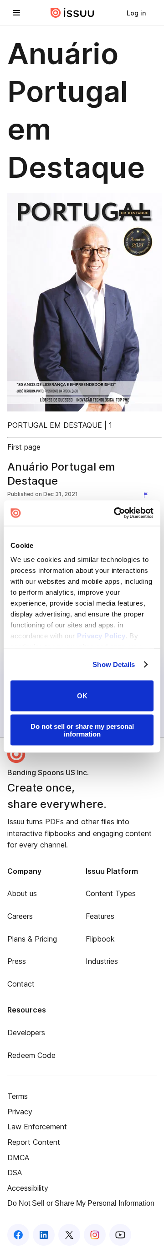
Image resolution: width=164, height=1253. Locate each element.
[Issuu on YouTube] (120, 1235)
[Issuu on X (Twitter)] (69, 1235)
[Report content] (147, 495)
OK (82, 696)
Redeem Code (31, 1055)
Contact (21, 983)
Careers (20, 916)
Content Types (111, 893)
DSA (14, 1172)
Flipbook (100, 938)
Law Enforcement (37, 1126)
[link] (136, 13)
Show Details (113, 664)
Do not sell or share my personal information (82, 730)
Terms (17, 1096)
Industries (102, 961)
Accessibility (27, 1188)
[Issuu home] (72, 13)
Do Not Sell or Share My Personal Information (80, 1203)
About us (22, 893)
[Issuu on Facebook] (18, 1235)
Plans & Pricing (32, 938)
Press (16, 961)
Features (100, 916)
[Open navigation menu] (16, 13)
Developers (26, 1032)
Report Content (33, 1142)
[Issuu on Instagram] (95, 1235)
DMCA (18, 1157)
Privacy (19, 1111)
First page (24, 446)
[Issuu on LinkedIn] (44, 1235)
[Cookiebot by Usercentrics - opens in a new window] (116, 513)
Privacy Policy (101, 636)
